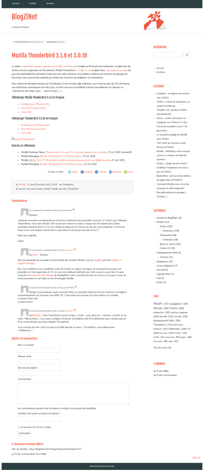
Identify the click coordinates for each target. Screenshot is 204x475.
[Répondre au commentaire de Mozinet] (75, 250)
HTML (156, 337)
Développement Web (167, 253)
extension (158, 312)
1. (30, 210)
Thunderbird (67, 185)
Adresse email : (25, 356)
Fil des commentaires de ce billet (30, 454)
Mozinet (22, 185)
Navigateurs (162, 261)
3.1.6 (78, 70)
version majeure (179, 312)
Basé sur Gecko (167, 244)
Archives (161, 72)
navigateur (175, 303)
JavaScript (169, 337)
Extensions (168, 231)
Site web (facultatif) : (28, 368)
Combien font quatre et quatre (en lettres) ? (39, 413)
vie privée (157, 341)
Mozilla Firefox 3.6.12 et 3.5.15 (28, 42)
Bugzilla (98, 260)
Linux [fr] (26, 111)
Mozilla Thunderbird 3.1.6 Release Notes (60, 156)
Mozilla (54, 189)
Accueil (160, 68)
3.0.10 (87, 70)
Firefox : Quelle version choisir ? (172, 163)
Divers (160, 282)
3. (30, 288)
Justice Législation (165, 266)
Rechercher (160, 47)
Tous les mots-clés (162, 348)
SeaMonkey (174, 329)
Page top (196, 458)
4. (30, 311)
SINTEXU (36, 315)
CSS (189, 329)
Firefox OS (165, 248)
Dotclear (164, 257)
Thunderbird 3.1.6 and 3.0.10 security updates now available (76, 152)
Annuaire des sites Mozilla (40, 275)
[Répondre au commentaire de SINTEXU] (76, 288)
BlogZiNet (24, 16)
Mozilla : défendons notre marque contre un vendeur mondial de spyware (173, 155)
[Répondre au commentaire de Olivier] (73, 210)
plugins (183, 337)
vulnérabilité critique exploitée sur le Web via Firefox (47, 66)
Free (159, 278)
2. (30, 250)
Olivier (34, 255)
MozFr (48, 189)
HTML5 (178, 333)
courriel (21, 189)
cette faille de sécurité (116, 70)
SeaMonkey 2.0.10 (55, 42)
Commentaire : (25, 379)
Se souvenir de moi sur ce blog (35, 427)
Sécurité (161, 270)
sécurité (62, 189)
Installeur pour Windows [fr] (35, 103)
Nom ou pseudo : (26, 345)
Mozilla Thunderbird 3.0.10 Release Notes (61, 164)
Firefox (163, 226)
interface (163, 333)
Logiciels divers (164, 274)
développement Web (163, 320)
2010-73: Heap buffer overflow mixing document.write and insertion (70, 160)
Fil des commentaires (166, 375)
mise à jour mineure (35, 189)
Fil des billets (162, 371)
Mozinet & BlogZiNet (167, 218)
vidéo (170, 341)
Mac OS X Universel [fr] (33, 107)
